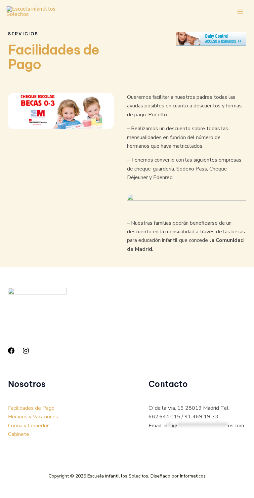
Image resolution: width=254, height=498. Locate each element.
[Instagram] (25, 350)
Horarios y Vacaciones (33, 416)
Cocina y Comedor (28, 425)
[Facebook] (11, 350)
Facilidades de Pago (31, 408)
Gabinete (18, 434)
